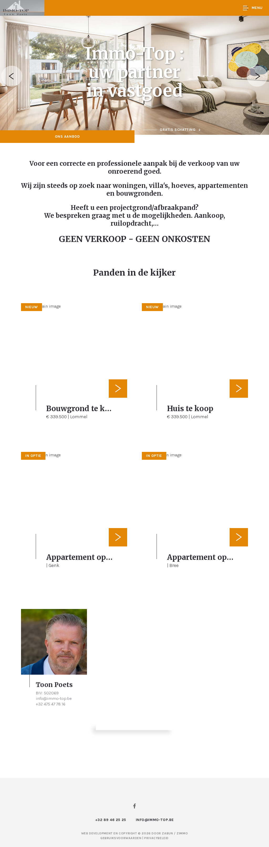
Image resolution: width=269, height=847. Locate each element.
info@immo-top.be (54, 698)
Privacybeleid (156, 838)
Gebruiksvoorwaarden (121, 838)
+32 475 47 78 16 (50, 703)
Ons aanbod (67, 136)
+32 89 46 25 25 (110, 820)
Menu (257, 8)
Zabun (167, 833)
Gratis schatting (178, 129)
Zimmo (182, 833)
